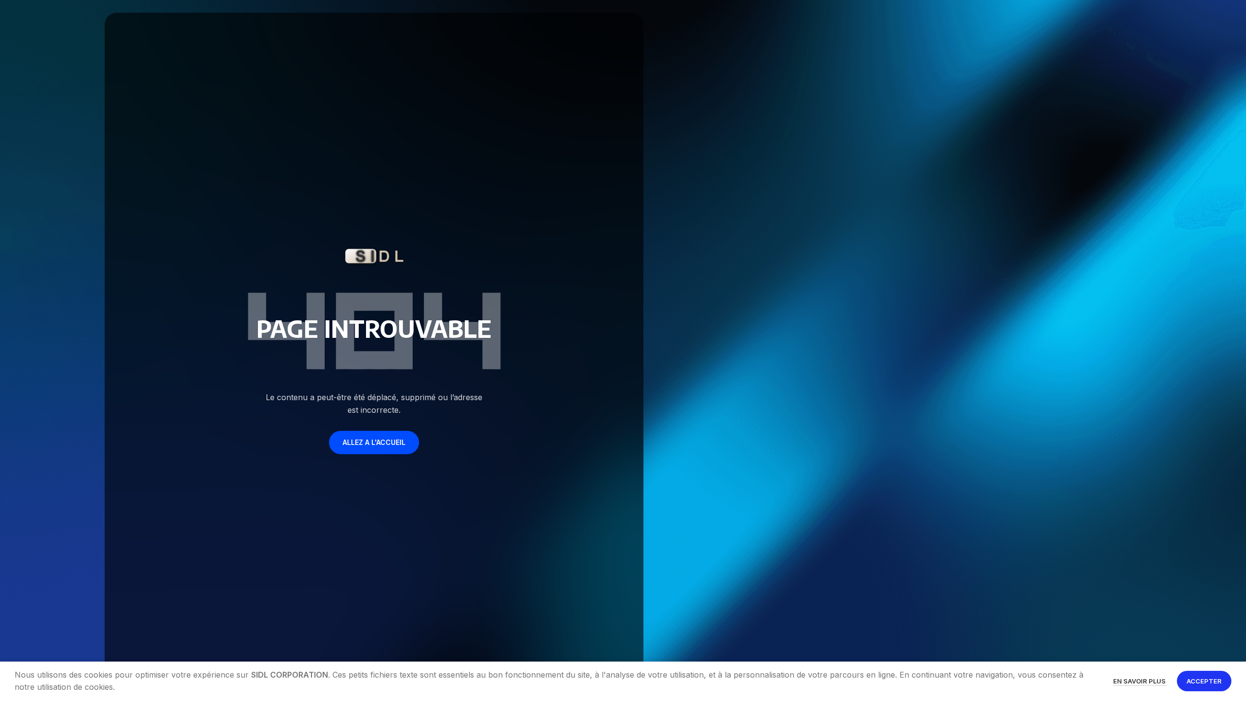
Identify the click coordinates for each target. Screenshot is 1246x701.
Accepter (1204, 681)
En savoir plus (1140, 681)
